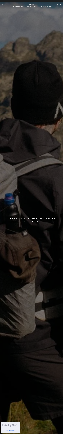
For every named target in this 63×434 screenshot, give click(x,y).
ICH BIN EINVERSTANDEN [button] (10, 430)
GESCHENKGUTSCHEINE (46, 6)
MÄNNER (29, 6)
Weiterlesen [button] (5, 428)
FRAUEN (36, 6)
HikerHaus (31, 4)
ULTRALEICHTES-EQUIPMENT (18, 6)
